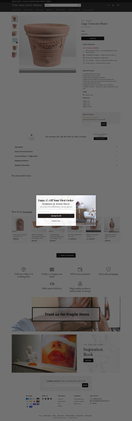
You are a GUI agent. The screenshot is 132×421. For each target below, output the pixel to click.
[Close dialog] (94, 197)
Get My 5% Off (56, 216)
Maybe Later (56, 221)
